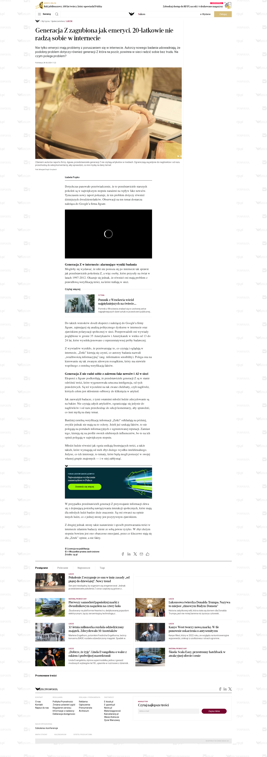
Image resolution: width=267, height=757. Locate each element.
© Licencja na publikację (77, 548)
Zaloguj (223, 14)
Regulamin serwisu (62, 708)
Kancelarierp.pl (111, 714)
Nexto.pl (108, 708)
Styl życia (45, 21)
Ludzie (69, 21)
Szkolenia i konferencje (46, 728)
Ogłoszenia (84, 704)
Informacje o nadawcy (63, 711)
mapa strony (41, 735)
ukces (141, 14)
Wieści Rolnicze (111, 717)
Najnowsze (84, 567)
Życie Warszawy (112, 720)
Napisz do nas (42, 708)
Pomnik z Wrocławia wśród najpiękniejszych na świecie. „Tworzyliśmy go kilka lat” (116, 302)
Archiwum (84, 711)
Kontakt (39, 704)
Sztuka (101, 295)
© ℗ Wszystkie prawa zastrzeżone (82, 551)
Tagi (102, 567)
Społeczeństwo (57, 21)
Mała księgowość (112, 711)
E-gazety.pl (109, 704)
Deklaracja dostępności (64, 714)
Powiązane (41, 567)
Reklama (83, 701)
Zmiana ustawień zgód (64, 704)
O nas (38, 701)
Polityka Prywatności (63, 701)
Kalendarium (60, 735)
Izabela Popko (72, 177)
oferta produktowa (82, 735)
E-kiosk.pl (108, 701)
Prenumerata (85, 708)
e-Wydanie (205, 14)
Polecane (62, 567)
